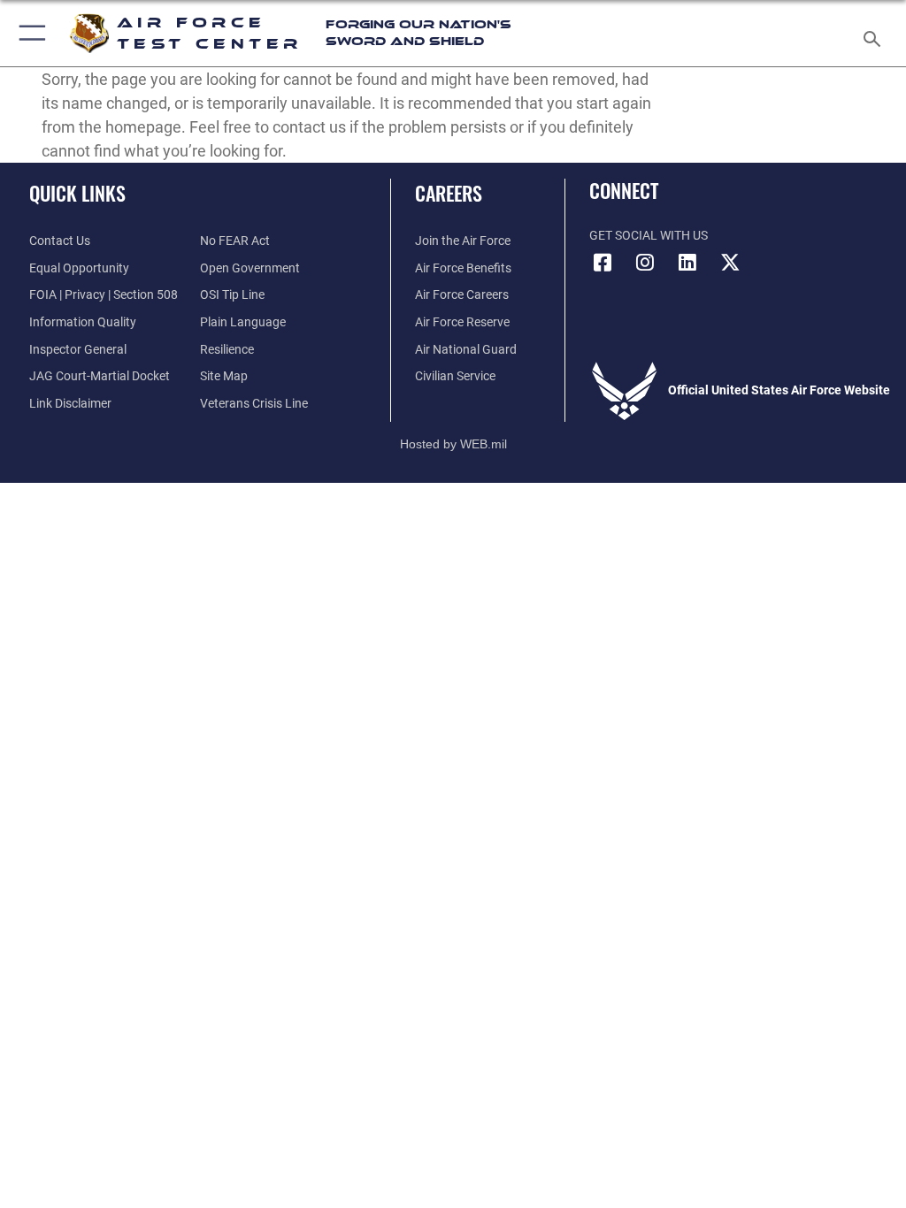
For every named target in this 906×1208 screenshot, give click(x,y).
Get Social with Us (648, 235)
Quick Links (77, 193)
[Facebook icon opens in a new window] (602, 262)
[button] (29, 33)
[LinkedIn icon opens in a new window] (687, 262)
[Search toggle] (875, 33)
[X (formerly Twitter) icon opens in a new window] (730, 262)
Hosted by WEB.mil (453, 444)
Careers (448, 193)
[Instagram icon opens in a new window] (645, 262)
